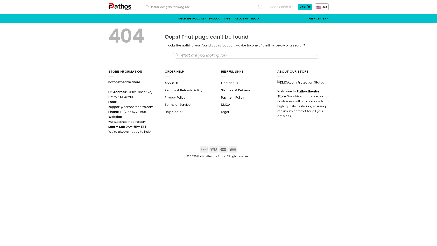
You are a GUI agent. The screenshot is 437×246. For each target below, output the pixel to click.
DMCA (225, 104)
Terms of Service (178, 104)
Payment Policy (232, 97)
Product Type (219, 18)
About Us (242, 18)
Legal (225, 112)
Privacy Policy (175, 97)
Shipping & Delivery (235, 90)
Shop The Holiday (191, 18)
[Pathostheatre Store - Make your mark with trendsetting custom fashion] (120, 7)
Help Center (317, 18)
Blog (255, 18)
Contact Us (229, 83)
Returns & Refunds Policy (183, 90)
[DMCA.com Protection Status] (300, 82)
